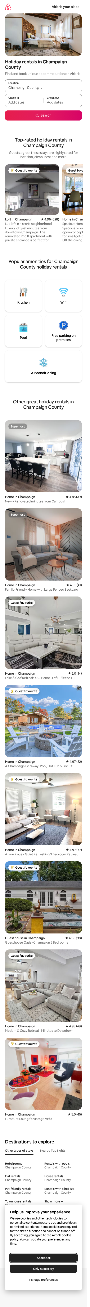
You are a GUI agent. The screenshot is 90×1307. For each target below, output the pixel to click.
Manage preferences (43, 1280)
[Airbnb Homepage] (8, 6)
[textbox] (24, 102)
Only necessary (43, 1269)
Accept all (43, 1258)
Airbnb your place (65, 7)
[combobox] (43, 87)
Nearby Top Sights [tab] (53, 1150)
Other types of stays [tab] (19, 1150)
